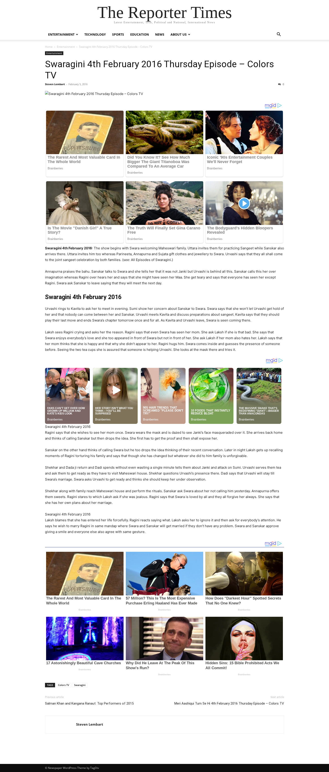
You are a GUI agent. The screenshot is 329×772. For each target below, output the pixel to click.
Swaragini (79, 685)
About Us (179, 34)
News (159, 34)
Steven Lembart (55, 84)
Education (139, 34)
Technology (95, 34)
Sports (118, 34)
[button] (278, 35)
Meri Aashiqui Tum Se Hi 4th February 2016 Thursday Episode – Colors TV (229, 703)
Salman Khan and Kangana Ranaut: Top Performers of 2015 (89, 703)
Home (49, 47)
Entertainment (61, 34)
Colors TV (63, 685)
